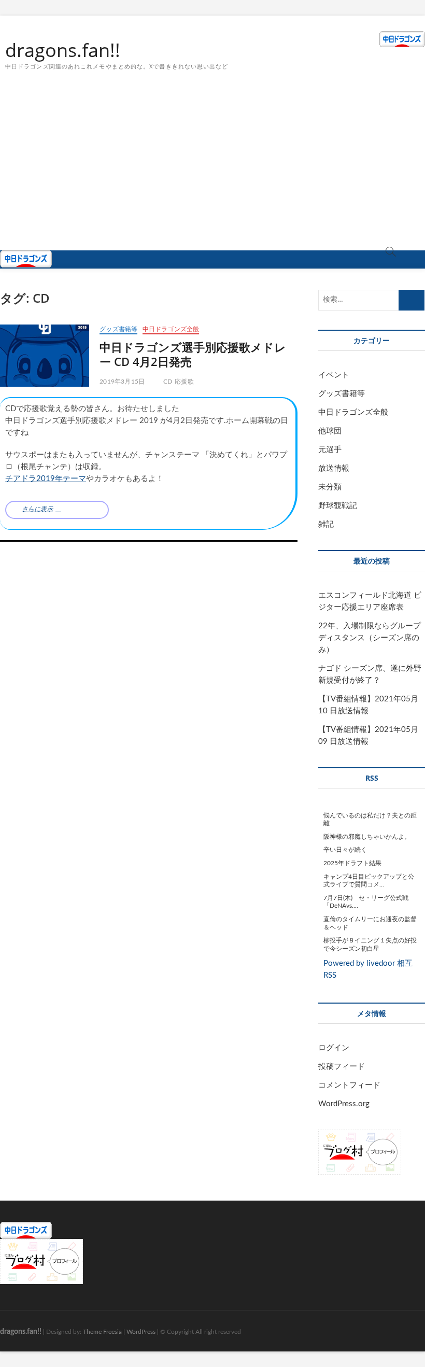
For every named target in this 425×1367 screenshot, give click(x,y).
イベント (333, 375)
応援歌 (184, 381)
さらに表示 (37, 509)
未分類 (330, 487)
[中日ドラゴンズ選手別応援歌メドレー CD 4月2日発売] (44, 356)
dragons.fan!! (62, 50)
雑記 (326, 524)
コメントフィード (349, 1085)
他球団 (330, 431)
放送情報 (333, 468)
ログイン (333, 1048)
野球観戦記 (337, 506)
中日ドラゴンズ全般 (171, 329)
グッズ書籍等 (118, 329)
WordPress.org (344, 1104)
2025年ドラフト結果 (352, 863)
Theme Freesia (102, 1332)
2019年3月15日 (122, 381)
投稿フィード (341, 1066)
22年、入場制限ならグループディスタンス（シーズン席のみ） (369, 638)
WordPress (140, 1332)
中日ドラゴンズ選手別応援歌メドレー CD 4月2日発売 (193, 354)
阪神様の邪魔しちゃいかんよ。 (366, 837)
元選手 (330, 450)
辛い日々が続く (345, 850)
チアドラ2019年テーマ (45, 479)
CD (167, 381)
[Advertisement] (212, 172)
